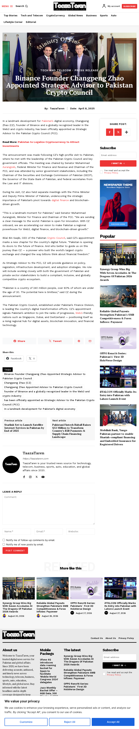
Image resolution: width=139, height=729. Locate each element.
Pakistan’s (47, 120)
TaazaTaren (57, 108)
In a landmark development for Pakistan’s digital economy (39, 409)
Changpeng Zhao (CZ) (17, 382)
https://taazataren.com (35, 458)
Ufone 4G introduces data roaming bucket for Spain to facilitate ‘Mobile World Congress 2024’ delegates (49, 671)
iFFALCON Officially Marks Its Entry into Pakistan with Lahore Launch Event (118, 395)
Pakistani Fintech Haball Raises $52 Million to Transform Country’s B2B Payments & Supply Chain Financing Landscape (71, 431)
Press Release (87, 70)
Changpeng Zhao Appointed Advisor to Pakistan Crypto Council (43, 387)
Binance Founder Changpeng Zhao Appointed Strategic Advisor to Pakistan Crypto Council (44, 376)
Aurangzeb (9, 167)
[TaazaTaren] (11, 464)
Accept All (113, 721)
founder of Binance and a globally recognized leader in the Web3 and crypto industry (46, 393)
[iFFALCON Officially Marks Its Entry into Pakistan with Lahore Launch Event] (118, 377)
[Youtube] (43, 476)
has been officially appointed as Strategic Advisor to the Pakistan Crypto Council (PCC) (49, 402)
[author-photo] (5, 616)
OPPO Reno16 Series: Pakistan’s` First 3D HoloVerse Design (113, 357)
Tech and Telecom (55, 70)
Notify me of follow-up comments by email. (30, 540)
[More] (126, 132)
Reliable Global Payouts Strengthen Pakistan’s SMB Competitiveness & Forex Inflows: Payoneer (117, 316)
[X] (36, 476)
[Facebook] (24, 476)
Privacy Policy (111, 173)
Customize (26, 721)
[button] (22, 6)
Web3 (78, 312)
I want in (116, 163)
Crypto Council (56, 237)
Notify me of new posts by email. (25, 544)
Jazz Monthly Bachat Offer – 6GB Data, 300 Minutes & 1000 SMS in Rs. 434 (49, 693)
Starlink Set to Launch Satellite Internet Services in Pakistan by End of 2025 (24, 427)
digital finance (60, 200)
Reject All (69, 721)
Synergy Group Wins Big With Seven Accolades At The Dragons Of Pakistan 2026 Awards (118, 274)
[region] (69, 712)
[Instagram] (30, 476)
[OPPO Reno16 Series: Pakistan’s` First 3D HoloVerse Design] (118, 338)
